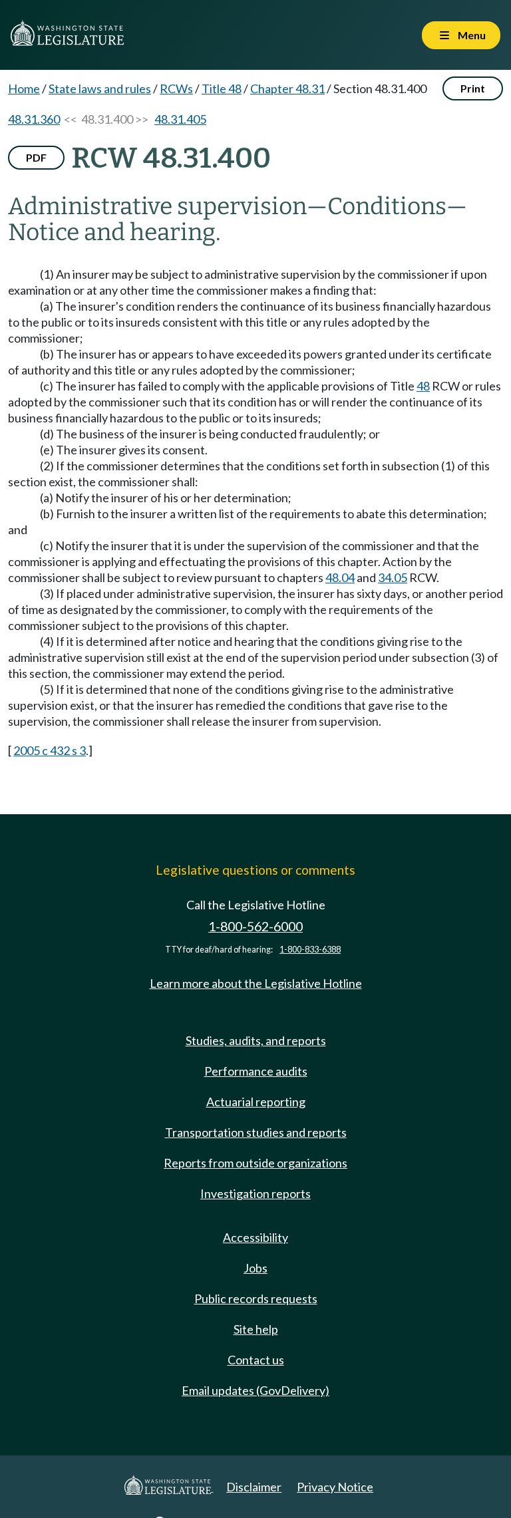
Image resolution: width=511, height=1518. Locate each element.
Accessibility (255, 1237)
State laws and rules (100, 88)
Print (472, 88)
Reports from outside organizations (255, 1162)
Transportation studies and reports (256, 1132)
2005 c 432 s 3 (49, 750)
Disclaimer (253, 1486)
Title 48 (222, 88)
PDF (36, 157)
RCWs (176, 88)
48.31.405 (180, 119)
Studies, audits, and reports (256, 1040)
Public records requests (255, 1298)
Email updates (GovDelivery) (255, 1390)
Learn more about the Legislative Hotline (256, 983)
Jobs (255, 1268)
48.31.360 (34, 119)
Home (24, 88)
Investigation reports (255, 1193)
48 (423, 386)
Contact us (256, 1359)
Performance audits (255, 1071)
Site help (256, 1329)
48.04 (340, 577)
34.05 (392, 577)
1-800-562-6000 (255, 926)
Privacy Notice (335, 1486)
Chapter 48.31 (287, 88)
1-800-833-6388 (310, 950)
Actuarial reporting (255, 1101)
